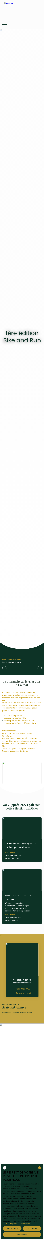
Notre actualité (14, 660)
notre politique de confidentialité (16, 1223)
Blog (4, 660)
